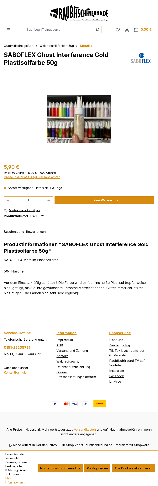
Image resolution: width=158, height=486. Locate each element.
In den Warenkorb (104, 200)
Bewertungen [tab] (36, 232)
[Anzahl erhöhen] (49, 200)
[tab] (14, 231)
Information (66, 333)
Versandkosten (85, 429)
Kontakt (62, 356)
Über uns (116, 340)
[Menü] (8, 29)
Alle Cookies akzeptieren (133, 468)
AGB (59, 345)
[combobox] (59, 29)
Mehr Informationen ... (15, 480)
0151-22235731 (17, 347)
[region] (79, 118)
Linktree (115, 381)
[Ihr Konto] (127, 29)
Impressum (64, 340)
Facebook (116, 376)
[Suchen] (97, 29)
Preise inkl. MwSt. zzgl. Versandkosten (32, 177)
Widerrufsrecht (67, 361)
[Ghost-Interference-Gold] (79, 119)
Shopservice (120, 333)
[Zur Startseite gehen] (79, 13)
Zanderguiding (119, 345)
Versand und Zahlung (72, 351)
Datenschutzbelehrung (73, 367)
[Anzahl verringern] (8, 200)
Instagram (116, 371)
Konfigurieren (97, 468)
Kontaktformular (16, 372)
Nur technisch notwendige (60, 468)
